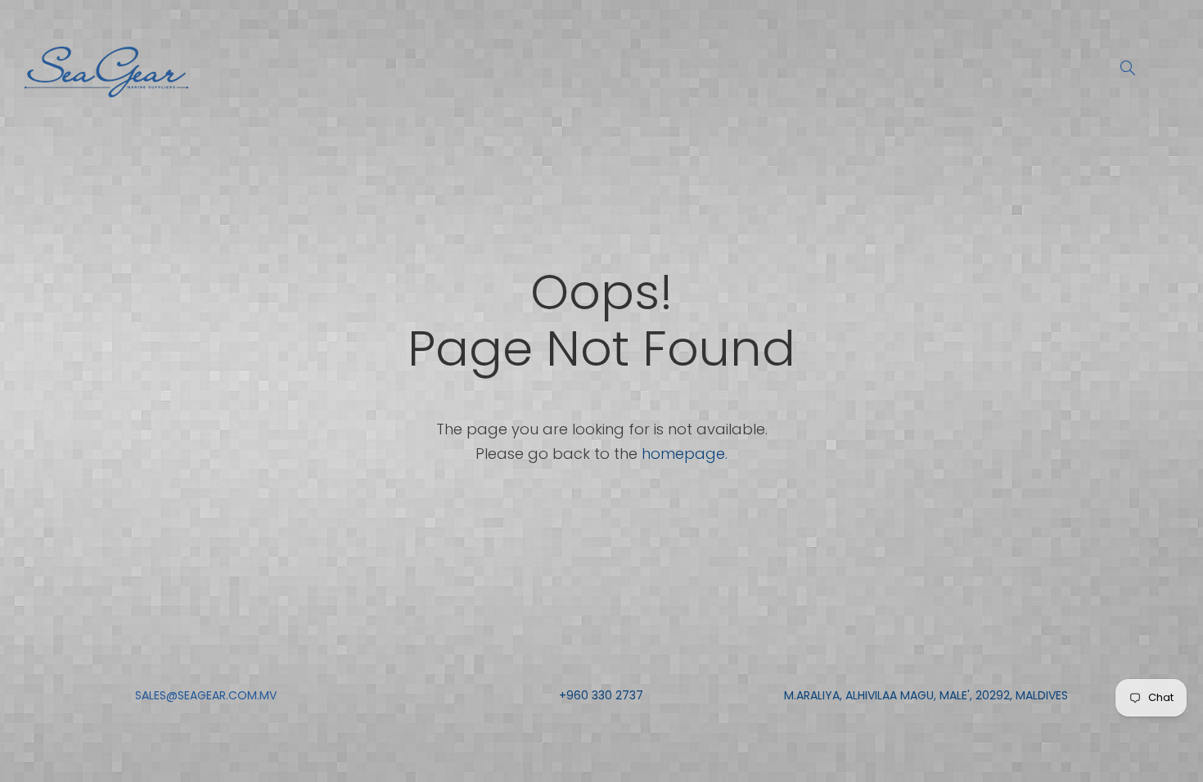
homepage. (685, 453)
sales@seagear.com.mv (206, 695)
